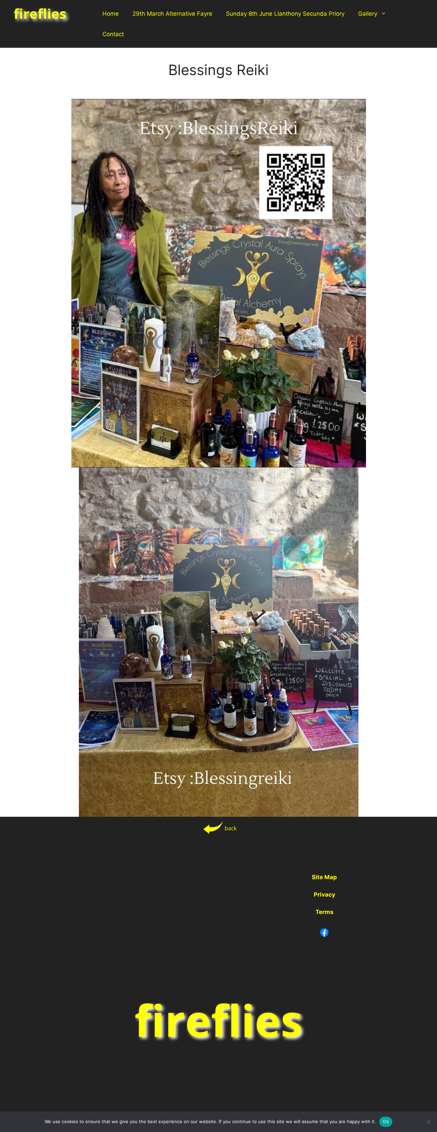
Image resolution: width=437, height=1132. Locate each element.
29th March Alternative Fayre (172, 13)
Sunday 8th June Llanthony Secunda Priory (285, 13)
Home (110, 13)
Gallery (367, 13)
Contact (113, 34)
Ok (386, 1121)
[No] (428, 1121)
